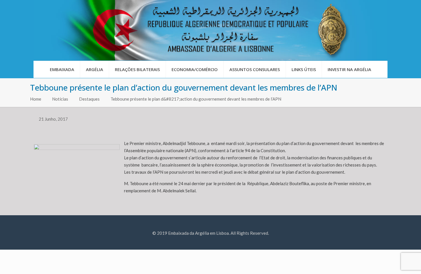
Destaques (89, 98)
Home (35, 98)
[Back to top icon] (393, 262)
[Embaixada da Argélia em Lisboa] (210, 30)
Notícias (60, 98)
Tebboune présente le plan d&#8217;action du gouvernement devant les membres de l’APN (197, 98)
